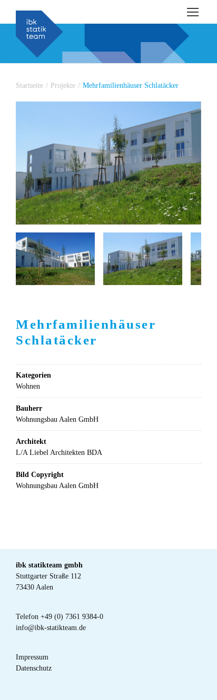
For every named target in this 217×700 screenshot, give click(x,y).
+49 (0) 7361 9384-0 (72, 617)
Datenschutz (34, 668)
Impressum (32, 657)
